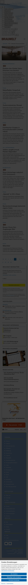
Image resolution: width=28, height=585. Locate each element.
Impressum (3, 583)
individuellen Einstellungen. (7, 570)
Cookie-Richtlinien (10, 583)
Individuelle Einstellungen (14, 580)
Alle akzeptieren (14, 574)
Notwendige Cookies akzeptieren (14, 577)
